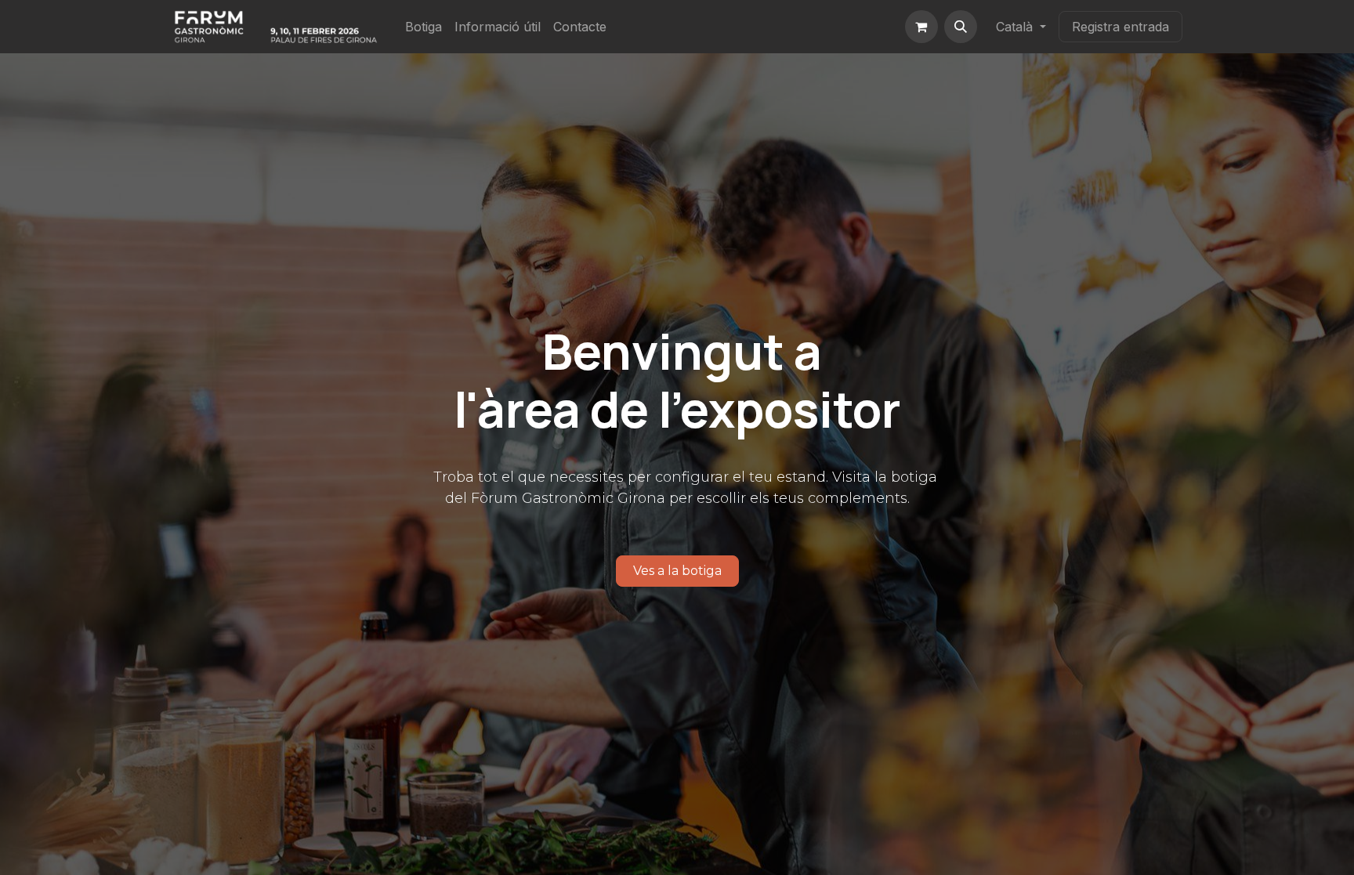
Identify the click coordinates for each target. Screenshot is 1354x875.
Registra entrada (1120, 26)
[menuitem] (423, 26)
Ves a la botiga (677, 570)
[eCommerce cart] (921, 26)
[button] (960, 26)
